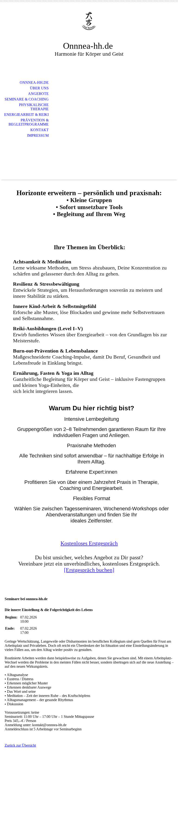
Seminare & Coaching (27, 99)
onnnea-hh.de (34, 82)
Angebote (38, 94)
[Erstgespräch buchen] (89, 570)
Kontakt (39, 130)
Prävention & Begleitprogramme (29, 122)
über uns (39, 88)
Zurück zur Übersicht (20, 745)
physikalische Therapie (34, 107)
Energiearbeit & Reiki (26, 115)
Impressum (38, 135)
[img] (89, 25)
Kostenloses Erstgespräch (89, 543)
